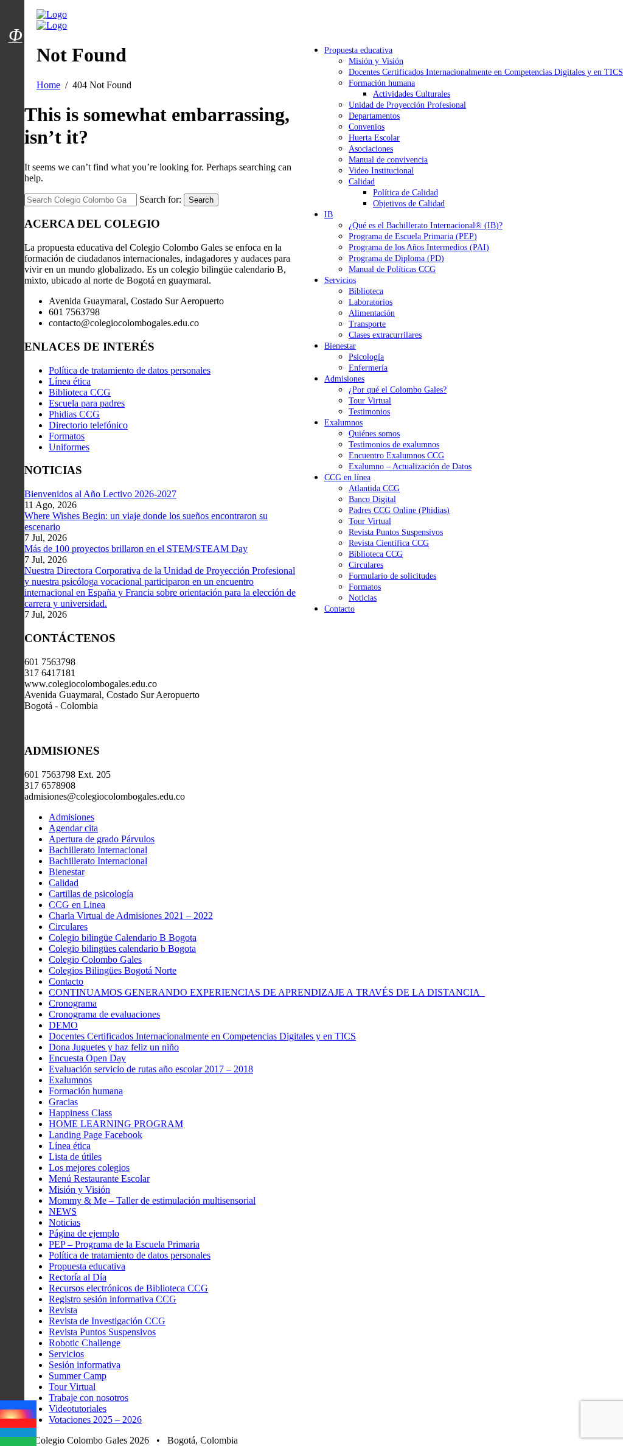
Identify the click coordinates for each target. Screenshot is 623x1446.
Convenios (367, 126)
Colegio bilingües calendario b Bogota (122, 948)
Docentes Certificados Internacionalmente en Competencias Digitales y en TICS (486, 72)
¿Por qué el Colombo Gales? (398, 389)
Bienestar (340, 346)
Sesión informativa (84, 1365)
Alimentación (372, 313)
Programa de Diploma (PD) (396, 258)
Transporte (367, 324)
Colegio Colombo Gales (95, 959)
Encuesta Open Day (87, 1058)
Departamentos (374, 115)
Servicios (340, 280)
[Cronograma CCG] (15, 8)
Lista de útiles (75, 1156)
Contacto (339, 608)
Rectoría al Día (77, 1277)
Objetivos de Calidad (409, 203)
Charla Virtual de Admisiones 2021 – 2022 (131, 915)
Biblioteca (366, 291)
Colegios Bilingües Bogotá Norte (112, 970)
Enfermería (368, 367)
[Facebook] (18, 1404)
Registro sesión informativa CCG (112, 1299)
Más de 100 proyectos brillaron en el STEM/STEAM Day (136, 548)
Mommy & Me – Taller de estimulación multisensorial (152, 1200)
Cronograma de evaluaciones (104, 1014)
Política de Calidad (405, 192)
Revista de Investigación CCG (107, 1321)
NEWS (63, 1211)
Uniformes (69, 447)
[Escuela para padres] (15, 57)
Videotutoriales (77, 1408)
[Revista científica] (15, 63)
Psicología (366, 357)
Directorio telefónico (88, 425)
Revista (63, 1310)
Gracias (63, 1102)
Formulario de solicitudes (392, 576)
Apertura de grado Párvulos (102, 839)
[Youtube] (18, 1423)
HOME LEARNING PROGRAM (116, 1124)
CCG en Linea (77, 904)
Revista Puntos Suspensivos (396, 532)
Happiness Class (80, 1113)
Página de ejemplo (84, 1233)
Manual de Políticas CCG (392, 269)
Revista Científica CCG (389, 543)
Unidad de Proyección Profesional (407, 105)
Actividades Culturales (411, 94)
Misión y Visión (376, 61)
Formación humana (382, 83)
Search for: (160, 199)
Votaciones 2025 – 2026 (95, 1419)
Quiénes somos (374, 433)
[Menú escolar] (15, 50)
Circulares (366, 565)
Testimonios (369, 411)
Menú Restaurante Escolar (99, 1178)
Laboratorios (370, 302)
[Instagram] (18, 1414)
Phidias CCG (74, 414)
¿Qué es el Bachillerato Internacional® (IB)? (426, 225)
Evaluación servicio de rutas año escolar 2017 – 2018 (151, 1069)
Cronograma (73, 1003)
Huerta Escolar (374, 137)
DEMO (63, 1025)
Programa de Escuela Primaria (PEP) (413, 236)
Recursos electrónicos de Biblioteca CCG (128, 1288)
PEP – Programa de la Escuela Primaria (124, 1244)
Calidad (362, 181)
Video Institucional (381, 170)
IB (328, 214)
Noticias (363, 597)
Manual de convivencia (388, 159)
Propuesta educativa (358, 50)
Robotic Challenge (84, 1343)
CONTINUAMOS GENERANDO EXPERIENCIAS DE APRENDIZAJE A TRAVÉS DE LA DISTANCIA (267, 992)
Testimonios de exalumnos (394, 444)
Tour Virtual (370, 400)
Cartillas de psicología (91, 894)
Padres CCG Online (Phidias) (399, 510)
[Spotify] (18, 1441)
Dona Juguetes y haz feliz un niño (114, 1047)
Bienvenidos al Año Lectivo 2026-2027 (100, 494)
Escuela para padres (87, 403)
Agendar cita (73, 828)
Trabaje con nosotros (88, 1397)
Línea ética (70, 381)
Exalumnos (343, 422)
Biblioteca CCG (376, 554)
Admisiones (344, 378)
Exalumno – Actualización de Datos (410, 466)
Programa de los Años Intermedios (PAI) (419, 247)
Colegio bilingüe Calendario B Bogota (123, 937)
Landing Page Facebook (95, 1135)
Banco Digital (372, 499)
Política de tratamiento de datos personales (130, 370)
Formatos (365, 587)
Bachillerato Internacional (98, 850)
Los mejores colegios (89, 1167)
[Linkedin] (18, 1432)
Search (201, 199)
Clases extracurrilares (385, 335)
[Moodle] (15, 20)
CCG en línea (347, 477)
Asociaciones (371, 148)
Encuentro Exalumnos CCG (396, 455)
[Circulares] (15, 14)
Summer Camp (77, 1376)
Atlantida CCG (374, 488)
